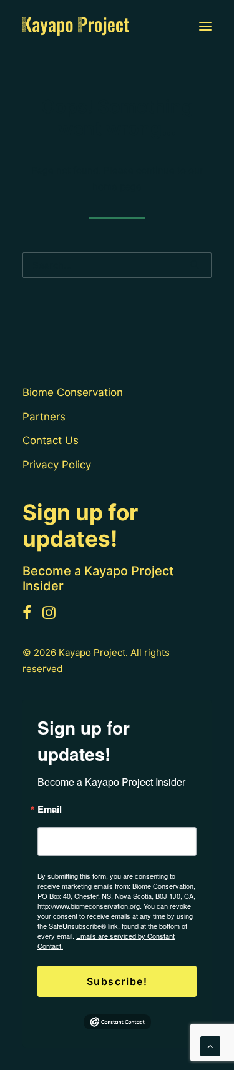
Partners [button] (44, 416)
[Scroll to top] (210, 1045)
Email (49, 809)
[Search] (117, 265)
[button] (205, 26)
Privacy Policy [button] (56, 464)
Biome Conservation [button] (72, 392)
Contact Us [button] (50, 440)
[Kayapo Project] (75, 26)
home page (117, 186)
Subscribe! (117, 981)
